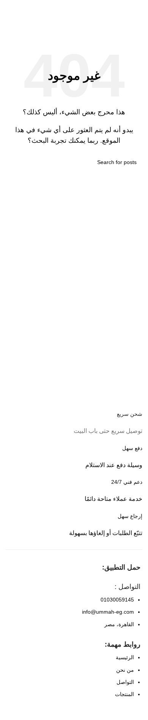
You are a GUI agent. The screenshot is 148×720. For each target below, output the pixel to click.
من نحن (125, 670)
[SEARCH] (14, 162)
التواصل (125, 682)
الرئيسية (125, 657)
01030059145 (117, 600)
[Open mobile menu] (139, 7)
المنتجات (124, 694)
